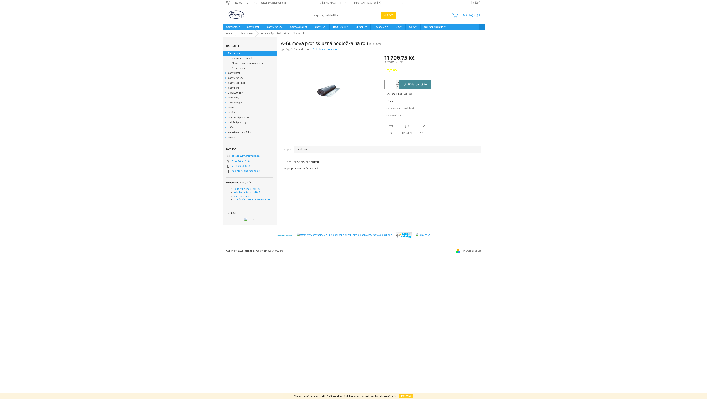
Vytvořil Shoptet (472, 251)
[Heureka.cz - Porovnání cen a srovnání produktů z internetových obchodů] (284, 235)
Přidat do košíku (417, 84)
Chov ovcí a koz (236, 83)
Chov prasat (234, 53)
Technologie (235, 103)
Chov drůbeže (236, 78)
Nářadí (231, 127)
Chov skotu (234, 73)
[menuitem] (233, 27)
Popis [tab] (287, 149)
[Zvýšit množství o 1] (397, 82)
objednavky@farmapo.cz (246, 156)
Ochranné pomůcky (239, 118)
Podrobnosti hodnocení (326, 49)
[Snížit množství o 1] (397, 86)
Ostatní (232, 137)
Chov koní (233, 88)
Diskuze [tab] (302, 149)
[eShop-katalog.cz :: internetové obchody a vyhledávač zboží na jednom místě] (404, 235)
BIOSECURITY (235, 93)
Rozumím (406, 396)
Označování (238, 68)
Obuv (231, 108)
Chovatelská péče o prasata (247, 63)
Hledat (388, 15)
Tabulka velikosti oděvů (367, 3)
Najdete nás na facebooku (246, 171)
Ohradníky (233, 98)
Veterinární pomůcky (239, 132)
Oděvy (231, 113)
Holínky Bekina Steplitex (332, 3)
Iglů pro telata (241, 196)
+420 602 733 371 (241, 166)
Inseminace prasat (242, 58)
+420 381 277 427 (241, 161)
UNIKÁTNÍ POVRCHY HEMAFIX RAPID (252, 200)
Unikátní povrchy (237, 122)
